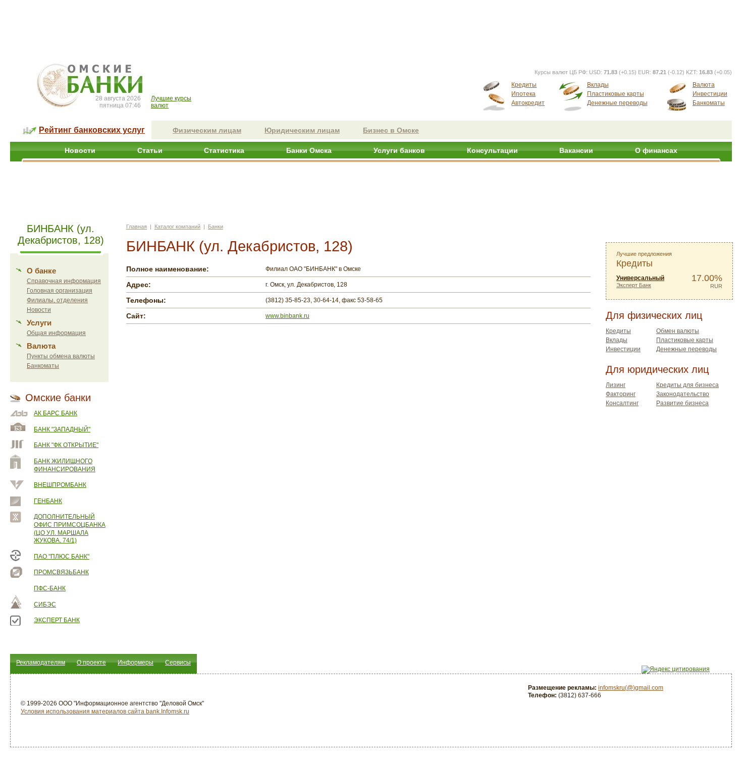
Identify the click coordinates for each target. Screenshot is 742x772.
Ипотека (523, 93)
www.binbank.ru (287, 315)
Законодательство (682, 394)
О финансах (656, 150)
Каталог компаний (177, 227)
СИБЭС (45, 604)
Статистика (224, 150)
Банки (215, 227)
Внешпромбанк (60, 484)
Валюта (704, 84)
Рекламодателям (40, 662)
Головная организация (59, 290)
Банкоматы (709, 102)
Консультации (492, 150)
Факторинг (620, 394)
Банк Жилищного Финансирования (64, 465)
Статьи (150, 150)
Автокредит (528, 102)
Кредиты (524, 84)
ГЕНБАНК (48, 501)
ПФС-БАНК (50, 588)
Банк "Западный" (62, 429)
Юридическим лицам (302, 130)
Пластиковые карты (615, 93)
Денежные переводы (617, 102)
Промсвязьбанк (61, 572)
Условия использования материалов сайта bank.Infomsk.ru (105, 711)
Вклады (598, 84)
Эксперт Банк (57, 620)
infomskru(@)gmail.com (630, 687)
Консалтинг (622, 403)
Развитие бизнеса (682, 403)
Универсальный (640, 278)
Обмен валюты (677, 331)
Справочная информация (64, 281)
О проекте (91, 662)
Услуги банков (399, 150)
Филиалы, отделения (57, 300)
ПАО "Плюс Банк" (61, 556)
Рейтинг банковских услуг (92, 130)
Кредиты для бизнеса (687, 385)
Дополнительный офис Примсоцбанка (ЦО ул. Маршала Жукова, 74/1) (69, 528)
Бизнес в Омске (391, 130)
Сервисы (178, 662)
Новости (80, 150)
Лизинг (615, 385)
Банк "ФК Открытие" (66, 445)
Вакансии (576, 150)
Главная (136, 227)
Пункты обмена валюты (61, 356)
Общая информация (56, 333)
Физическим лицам (207, 130)
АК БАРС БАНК (55, 413)
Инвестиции (710, 93)
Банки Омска (309, 150)
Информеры (135, 662)
